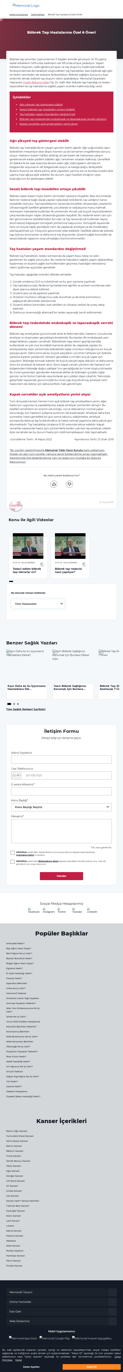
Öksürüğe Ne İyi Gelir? (18, 1046)
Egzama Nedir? (14, 968)
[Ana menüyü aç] (4, 6)
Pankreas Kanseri (15, 1255)
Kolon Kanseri (13, 1215)
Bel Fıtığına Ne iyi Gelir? (19, 953)
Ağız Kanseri (13, 1171)
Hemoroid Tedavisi (16, 993)
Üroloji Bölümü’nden (36, 82)
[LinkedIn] (91, 911)
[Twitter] (61, 911)
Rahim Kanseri (14, 1146)
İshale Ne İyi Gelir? (16, 1016)
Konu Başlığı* (26, 804)
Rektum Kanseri (14, 1151)
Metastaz (11, 1240)
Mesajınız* (17, 816)
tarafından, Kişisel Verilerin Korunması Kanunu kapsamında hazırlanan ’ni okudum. (55, 853)
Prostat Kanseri (14, 1265)
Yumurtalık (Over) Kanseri (20, 1136)
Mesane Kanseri (14, 1235)
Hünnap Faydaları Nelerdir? (21, 1003)
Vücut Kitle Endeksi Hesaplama (23, 1021)
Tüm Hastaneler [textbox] (26, 603)
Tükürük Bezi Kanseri (17, 1206)
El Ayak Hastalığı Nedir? (19, 973)
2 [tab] (14, 704)
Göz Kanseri (12, 1196)
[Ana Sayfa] (26, 5)
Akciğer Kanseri (14, 1176)
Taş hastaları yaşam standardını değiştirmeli (47, 114)
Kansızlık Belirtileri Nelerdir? (21, 1026)
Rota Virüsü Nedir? (16, 1056)
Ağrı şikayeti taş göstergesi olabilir (41, 104)
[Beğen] (53, 484)
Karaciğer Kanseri (15, 1210)
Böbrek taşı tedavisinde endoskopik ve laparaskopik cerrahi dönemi (63, 119)
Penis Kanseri (13, 1260)
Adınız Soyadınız (21, 752)
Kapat (18, 1360)
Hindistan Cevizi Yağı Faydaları (22, 998)
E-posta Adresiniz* (22, 784)
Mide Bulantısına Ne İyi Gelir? (22, 1036)
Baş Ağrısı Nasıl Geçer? (18, 948)
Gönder (61, 876)
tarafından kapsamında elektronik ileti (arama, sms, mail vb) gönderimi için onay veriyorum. (61, 862)
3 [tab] (18, 704)
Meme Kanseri (14, 1230)
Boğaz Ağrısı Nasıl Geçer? (20, 963)
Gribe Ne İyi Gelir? (15, 988)
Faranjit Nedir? (14, 978)
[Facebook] (32, 911)
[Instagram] (47, 911)
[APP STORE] (24, 1338)
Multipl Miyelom (15, 1250)
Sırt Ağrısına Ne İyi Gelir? (19, 1066)
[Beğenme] (69, 484)
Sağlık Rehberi (38, 14)
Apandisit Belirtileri (16, 983)
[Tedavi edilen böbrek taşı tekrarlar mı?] (28, 546)
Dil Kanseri (12, 1186)
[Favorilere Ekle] (16, 505)
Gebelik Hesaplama (16, 1091)
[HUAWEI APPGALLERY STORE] (93, 1338)
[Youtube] (76, 911)
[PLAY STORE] (55, 1338)
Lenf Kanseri (13, 1220)
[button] (115, 6)
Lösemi (10, 1225)
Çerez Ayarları (31, 1366)
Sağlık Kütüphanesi (18, 14)
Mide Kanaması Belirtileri (19, 1041)
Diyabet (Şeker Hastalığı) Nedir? (23, 1096)
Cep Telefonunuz (22, 772)
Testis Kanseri (13, 1166)
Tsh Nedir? (12, 1081)
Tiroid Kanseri (13, 1156)
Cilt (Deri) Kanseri (15, 1181)
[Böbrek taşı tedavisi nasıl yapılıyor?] (70, 546)
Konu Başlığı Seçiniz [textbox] (28, 807)
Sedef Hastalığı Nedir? (18, 1061)
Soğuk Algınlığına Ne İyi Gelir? (22, 1076)
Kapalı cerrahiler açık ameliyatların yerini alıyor (49, 124)
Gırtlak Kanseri (14, 1191)
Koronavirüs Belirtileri (17, 1031)
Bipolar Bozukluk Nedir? (19, 958)
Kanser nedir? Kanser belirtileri (22, 1201)
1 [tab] (10, 582)
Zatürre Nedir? (14, 1086)
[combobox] (38, 604)
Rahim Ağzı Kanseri (16, 1131)
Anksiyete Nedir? (15, 943)
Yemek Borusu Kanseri (18, 1161)
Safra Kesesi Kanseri (17, 1141)
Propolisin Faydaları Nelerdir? (22, 1051)
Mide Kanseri (13, 1245)
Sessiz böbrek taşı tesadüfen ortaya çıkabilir (47, 109)
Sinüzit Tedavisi (14, 1071)
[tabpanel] (28, 558)
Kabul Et (92, 1366)
